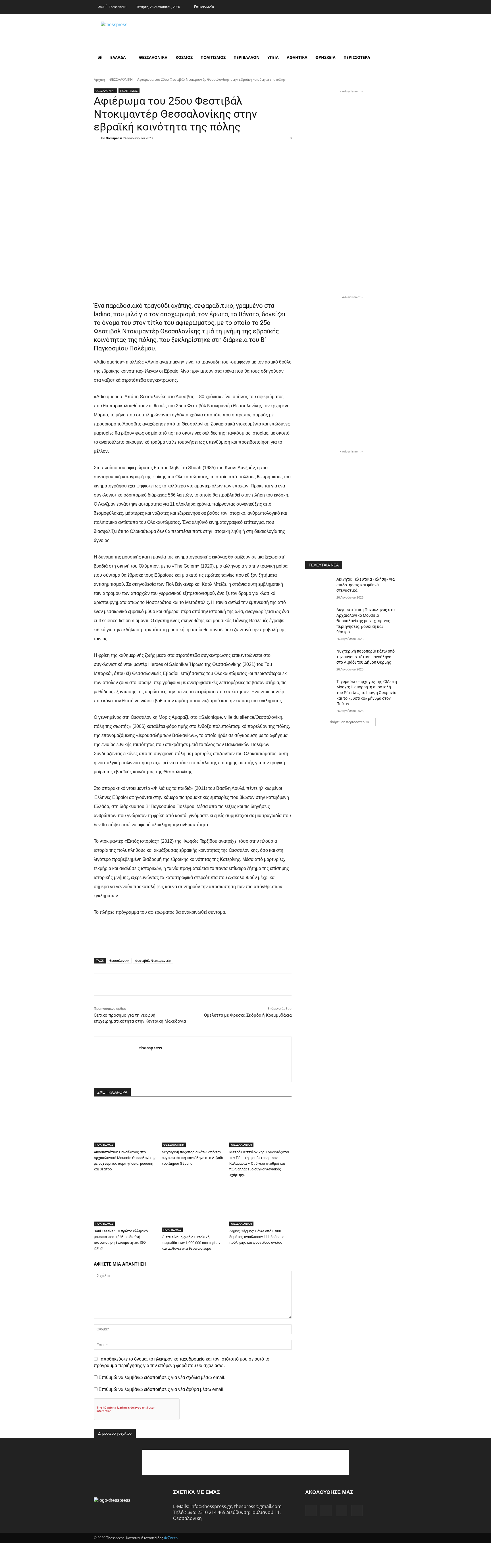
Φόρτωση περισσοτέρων (349, 721)
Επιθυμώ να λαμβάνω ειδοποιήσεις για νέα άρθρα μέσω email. (161, 1389)
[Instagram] (370, 6)
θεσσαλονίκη (119, 960)
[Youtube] (392, 6)
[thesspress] (143, 31)
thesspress (114, 138)
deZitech (171, 1537)
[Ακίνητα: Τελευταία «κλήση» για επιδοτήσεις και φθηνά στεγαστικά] (319, 586)
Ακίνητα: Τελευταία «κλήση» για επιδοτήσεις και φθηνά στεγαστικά (365, 585)
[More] (229, 148)
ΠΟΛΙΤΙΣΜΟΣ (129, 91)
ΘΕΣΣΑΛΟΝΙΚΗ (121, 79)
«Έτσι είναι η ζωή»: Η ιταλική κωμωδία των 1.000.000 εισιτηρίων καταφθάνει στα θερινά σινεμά (191, 1243)
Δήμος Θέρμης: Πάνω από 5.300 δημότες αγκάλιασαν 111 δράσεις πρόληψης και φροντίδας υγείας (256, 1237)
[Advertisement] (351, 129)
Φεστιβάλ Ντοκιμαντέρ (153, 960)
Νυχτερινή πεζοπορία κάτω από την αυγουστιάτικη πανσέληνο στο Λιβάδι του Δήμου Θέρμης (192, 1158)
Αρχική (99, 79)
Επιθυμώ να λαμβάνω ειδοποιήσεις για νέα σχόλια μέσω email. (162, 1377)
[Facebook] (359, 6)
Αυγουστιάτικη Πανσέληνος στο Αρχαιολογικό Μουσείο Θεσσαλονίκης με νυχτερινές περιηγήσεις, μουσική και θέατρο (365, 620)
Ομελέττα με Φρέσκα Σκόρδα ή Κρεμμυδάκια (248, 1015)
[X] (381, 6)
